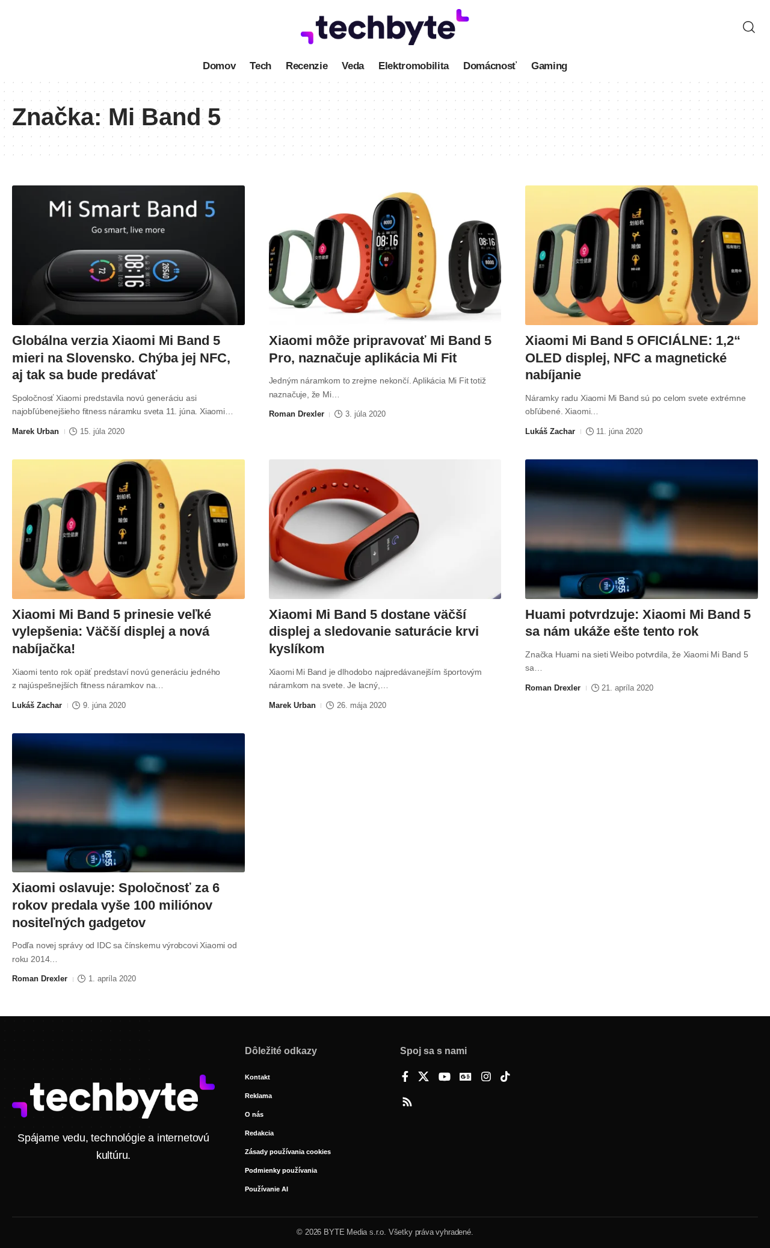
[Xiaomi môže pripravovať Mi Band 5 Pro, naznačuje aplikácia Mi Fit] (385, 255)
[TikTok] (505, 1077)
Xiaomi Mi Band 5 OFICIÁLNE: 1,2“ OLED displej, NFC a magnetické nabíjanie (633, 357)
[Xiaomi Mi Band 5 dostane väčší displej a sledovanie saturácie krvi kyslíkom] (385, 529)
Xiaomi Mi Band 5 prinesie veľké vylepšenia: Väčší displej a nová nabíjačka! (111, 631)
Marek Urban (35, 431)
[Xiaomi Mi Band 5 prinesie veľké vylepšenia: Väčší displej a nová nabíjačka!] (128, 529)
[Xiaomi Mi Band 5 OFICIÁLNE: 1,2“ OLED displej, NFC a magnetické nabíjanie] (641, 255)
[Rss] (407, 1103)
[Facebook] (405, 1077)
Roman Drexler (296, 413)
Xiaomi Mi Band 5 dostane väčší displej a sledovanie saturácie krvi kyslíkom (374, 631)
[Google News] (465, 1077)
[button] (749, 27)
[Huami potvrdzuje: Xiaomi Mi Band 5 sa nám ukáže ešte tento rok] (641, 529)
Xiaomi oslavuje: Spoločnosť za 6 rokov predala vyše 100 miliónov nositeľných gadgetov (116, 905)
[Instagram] (486, 1077)
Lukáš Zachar (550, 431)
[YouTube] (444, 1077)
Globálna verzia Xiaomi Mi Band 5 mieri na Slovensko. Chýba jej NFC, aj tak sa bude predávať (121, 357)
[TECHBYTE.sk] (385, 27)
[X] (423, 1077)
